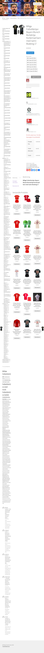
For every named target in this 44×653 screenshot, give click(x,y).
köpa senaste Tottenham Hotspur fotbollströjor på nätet (6, 490)
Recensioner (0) (16, 186)
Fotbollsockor (32, 104)
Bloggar (28, 9)
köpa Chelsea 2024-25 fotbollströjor (5, 413)
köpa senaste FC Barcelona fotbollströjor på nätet (6, 463)
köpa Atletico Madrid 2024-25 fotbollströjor (6, 405)
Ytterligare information (15, 181)
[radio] (31, 58)
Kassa (11, 9)
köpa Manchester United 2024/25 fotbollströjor (6, 431)
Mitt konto (17, 9)
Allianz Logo (32, 131)
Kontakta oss (5, 13)
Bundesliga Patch (33, 124)
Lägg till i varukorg (36, 76)
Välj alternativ (16, 213)
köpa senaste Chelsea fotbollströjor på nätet (6, 461)
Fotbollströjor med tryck (6, 387)
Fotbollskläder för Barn (30, 167)
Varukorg (23, 9)
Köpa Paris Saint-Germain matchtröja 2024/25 (6, 441)
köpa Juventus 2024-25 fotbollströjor (6, 422)
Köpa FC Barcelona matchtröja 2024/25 (6, 418)
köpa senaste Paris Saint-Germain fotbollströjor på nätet (6, 484)
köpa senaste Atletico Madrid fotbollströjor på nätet (6, 454)
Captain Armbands (33, 98)
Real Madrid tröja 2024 (7, 500)
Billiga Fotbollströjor (10, 3)
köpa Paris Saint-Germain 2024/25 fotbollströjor (6, 438)
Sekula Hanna (7, 576)
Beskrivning (15, 177)
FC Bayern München (13, 18)
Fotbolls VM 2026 (13, 13)
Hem (3, 9)
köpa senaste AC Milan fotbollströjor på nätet (6, 447)
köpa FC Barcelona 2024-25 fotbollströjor (6, 415)
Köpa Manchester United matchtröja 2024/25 (5, 436)
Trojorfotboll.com (6, 646)
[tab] (17, 178)
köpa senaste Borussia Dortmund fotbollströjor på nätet (6, 458)
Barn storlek (28, 56)
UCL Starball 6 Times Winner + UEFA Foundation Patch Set (33, 114)
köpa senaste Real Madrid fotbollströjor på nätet (6, 487)
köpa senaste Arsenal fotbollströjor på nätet (6, 452)
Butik (7, 9)
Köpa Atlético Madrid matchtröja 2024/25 (6, 407)
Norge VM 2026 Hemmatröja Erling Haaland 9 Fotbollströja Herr (8, 560)
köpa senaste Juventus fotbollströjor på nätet (6, 469)
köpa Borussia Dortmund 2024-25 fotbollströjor (5, 410)
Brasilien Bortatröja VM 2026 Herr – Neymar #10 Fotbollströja (7, 581)
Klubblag (7, 18)
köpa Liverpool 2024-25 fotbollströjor (5, 424)
